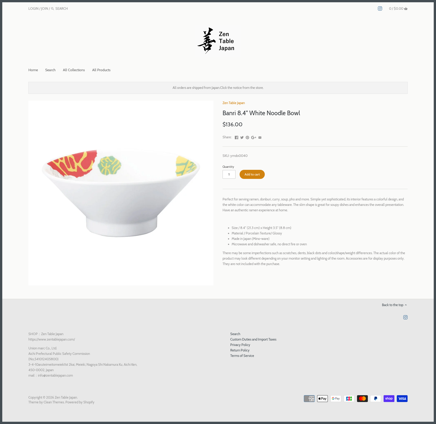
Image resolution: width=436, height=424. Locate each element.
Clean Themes (54, 402)
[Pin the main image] (247, 137)
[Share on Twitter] (242, 137)
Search (235, 334)
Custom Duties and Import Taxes (253, 339)
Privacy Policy (240, 345)
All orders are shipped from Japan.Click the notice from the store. (218, 88)
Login (33, 9)
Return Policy (240, 350)
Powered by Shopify (79, 402)
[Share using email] (260, 137)
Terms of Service (242, 356)
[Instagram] (380, 8)
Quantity (228, 166)
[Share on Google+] (253, 137)
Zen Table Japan (234, 103)
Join (44, 9)
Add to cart (252, 174)
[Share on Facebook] (236, 137)
